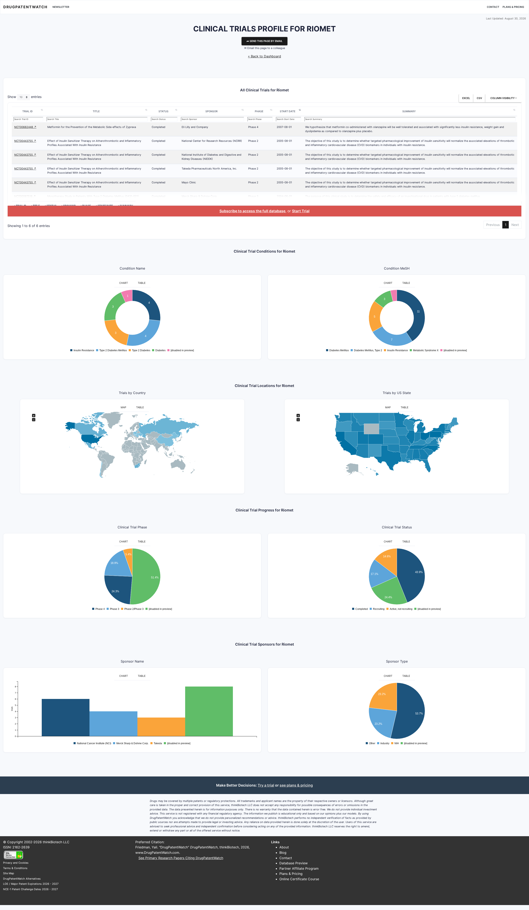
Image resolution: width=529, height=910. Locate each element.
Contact (493, 6)
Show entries (24, 97)
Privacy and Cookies (16, 862)
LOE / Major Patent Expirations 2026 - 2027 (30, 883)
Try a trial (266, 785)
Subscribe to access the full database (252, 211)
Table (141, 282)
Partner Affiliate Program (299, 868)
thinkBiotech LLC (56, 842)
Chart (123, 282)
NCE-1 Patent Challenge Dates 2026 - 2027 (30, 889)
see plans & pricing (296, 785)
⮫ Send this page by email (264, 41)
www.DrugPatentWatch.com (157, 852)
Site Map (8, 873)
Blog (282, 852)
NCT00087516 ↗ (25, 196)
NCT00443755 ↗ (25, 140)
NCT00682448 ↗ (25, 127)
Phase (259, 111)
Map (123, 407)
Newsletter (60, 6)
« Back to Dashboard (264, 56)
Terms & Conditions (15, 868)
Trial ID (27, 111)
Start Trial (301, 211)
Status (163, 111)
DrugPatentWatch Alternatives (22, 878)
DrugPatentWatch (25, 7)
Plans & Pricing (513, 6)
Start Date (287, 111)
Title (96, 111)
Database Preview (293, 863)
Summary (409, 111)
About (284, 847)
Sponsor (211, 111)
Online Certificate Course (299, 879)
